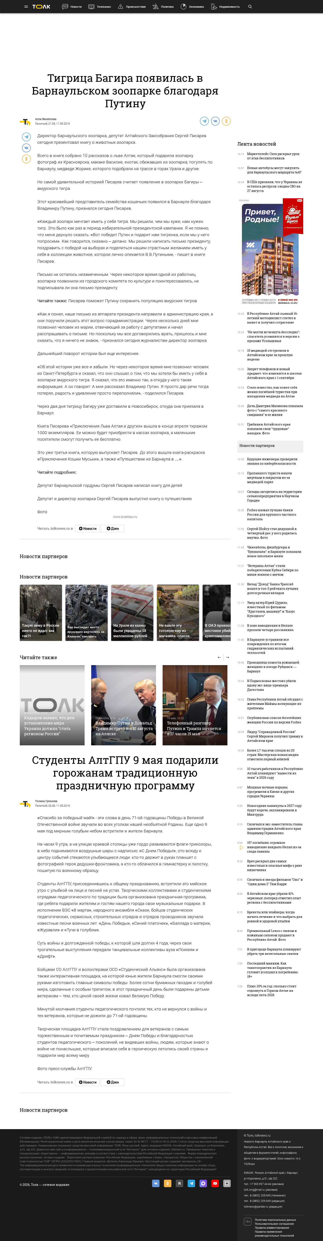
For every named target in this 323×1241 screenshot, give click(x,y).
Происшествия (136, 6)
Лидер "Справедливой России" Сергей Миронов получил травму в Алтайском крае (275, 736)
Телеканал (104, 6)
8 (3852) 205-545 (260, 1195)
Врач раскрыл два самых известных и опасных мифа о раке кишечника (274, 865)
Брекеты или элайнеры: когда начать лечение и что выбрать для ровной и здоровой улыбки (274, 916)
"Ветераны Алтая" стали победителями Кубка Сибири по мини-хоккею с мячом (272, 570)
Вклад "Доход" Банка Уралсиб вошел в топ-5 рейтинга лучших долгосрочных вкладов (272, 588)
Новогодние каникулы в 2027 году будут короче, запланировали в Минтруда (274, 810)
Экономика (196, 6)
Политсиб (41, 123)
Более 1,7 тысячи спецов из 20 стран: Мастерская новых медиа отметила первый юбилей (273, 754)
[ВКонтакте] (215, 121)
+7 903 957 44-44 (260, 1184)
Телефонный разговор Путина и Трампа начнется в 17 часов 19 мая (194, 728)
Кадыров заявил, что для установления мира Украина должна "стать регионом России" (49, 725)
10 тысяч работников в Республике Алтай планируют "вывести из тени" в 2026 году (275, 773)
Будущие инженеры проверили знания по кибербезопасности (272, 461)
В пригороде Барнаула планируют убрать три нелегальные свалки (274, 951)
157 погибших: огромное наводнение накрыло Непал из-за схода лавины (274, 847)
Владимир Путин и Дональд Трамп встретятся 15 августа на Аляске (124, 728)
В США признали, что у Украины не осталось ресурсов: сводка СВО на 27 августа (274, 186)
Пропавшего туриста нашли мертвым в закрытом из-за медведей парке (269, 477)
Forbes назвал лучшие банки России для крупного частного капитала (271, 514)
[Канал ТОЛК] (112, 528)
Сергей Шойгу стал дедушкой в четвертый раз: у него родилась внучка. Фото (272, 533)
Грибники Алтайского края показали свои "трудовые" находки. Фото (268, 428)
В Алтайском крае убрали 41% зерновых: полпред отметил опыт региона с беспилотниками (274, 898)
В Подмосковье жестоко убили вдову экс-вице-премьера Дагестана (271, 685)
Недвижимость (229, 6)
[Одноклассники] (226, 121)
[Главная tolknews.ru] (41, 6)
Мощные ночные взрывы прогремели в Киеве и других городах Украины (270, 791)
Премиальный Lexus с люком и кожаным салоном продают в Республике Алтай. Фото (272, 935)
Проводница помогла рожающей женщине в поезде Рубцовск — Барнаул (273, 666)
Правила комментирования (272, 1227)
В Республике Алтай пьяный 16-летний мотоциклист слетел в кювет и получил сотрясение (272, 317)
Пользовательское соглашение (274, 1223)
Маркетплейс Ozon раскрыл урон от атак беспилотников (273, 156)
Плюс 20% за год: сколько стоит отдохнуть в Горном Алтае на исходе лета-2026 (271, 990)
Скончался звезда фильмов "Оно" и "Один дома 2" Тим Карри (275, 881)
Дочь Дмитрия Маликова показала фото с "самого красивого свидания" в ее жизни (275, 410)
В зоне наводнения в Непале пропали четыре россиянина (270, 627)
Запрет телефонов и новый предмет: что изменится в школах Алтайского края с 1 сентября (274, 373)
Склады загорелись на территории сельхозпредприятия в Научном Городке (274, 495)
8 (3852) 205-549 (260, 1201)
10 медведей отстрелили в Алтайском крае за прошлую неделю (270, 354)
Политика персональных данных (275, 1219)
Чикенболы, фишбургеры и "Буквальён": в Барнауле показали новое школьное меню (274, 551)
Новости (76, 6)
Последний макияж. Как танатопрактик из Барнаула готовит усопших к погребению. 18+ (272, 970)
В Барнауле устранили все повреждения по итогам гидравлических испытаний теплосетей (270, 646)
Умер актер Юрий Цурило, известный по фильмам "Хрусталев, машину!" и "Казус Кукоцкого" (271, 609)
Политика (167, 6)
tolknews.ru (262, 1135)
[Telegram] (204, 121)
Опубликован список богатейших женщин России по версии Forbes (274, 720)
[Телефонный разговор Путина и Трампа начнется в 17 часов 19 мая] (195, 705)
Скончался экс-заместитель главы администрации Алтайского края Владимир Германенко (275, 828)
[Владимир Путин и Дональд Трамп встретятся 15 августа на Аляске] (123, 705)
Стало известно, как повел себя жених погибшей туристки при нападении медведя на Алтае (272, 391)
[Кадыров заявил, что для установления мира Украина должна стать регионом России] (52, 705)
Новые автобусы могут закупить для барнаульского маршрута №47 (274, 170)
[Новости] (87, 528)
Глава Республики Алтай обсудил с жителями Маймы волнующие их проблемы (275, 703)
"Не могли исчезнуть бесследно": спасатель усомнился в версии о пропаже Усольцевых (273, 336)
